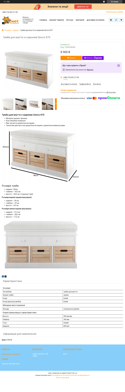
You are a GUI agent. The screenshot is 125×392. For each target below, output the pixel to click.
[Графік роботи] (111, 20)
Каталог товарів (56, 20)
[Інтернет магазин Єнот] (11, 20)
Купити (72, 58)
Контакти (80, 20)
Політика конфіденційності (80, 375)
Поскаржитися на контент (61, 375)
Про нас (69, 20)
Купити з (89, 58)
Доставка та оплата (95, 20)
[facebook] (3, 277)
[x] (5, 277)
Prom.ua (74, 373)
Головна (43, 20)
